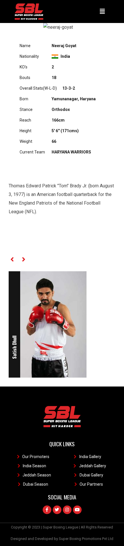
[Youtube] (77, 509)
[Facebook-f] (47, 509)
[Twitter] (57, 509)
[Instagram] (67, 509)
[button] (102, 11)
